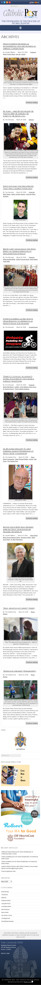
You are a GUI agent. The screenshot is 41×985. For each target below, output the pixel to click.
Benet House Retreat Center (11, 537)
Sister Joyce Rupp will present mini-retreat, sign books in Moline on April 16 (18, 529)
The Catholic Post (12, 461)
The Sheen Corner (6, 915)
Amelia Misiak (11, 259)
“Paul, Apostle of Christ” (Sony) (19, 608)
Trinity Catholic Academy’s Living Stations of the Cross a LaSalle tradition (18, 378)
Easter (8, 194)
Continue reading (31, 102)
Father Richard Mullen (21, 459)
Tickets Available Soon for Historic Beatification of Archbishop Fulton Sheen (19, 862)
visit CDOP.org (20, 749)
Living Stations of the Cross (28, 387)
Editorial (31, 119)
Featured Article (5, 900)
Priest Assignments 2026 (8, 871)
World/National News (7, 921)
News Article (34, 535)
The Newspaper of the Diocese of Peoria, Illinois (21, 22)
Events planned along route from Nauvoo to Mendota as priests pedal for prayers (18, 321)
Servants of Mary (26, 537)
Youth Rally (6, 261)
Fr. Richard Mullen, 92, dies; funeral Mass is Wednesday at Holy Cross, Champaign (18, 451)
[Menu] (20, 28)
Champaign (10, 459)
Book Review (5, 892)
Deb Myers (10, 387)
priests (23, 54)
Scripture (5, 196)
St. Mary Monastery (17, 539)
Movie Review (5, 909)
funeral (31, 459)
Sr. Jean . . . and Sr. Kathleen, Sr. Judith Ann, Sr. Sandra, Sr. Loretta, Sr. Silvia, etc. (18, 113)
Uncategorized (33, 327)
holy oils (18, 54)
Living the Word (30, 194)
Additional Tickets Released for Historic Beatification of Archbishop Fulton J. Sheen (17, 853)
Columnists (4, 894)
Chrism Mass (11, 54)
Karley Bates (34, 259)
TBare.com (28, 982)
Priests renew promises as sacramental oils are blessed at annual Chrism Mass (19, 46)
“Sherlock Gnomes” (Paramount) (19, 671)
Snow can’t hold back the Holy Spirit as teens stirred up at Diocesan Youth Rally (19, 251)
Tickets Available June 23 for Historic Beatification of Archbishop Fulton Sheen (19, 857)
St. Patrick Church (8, 389)
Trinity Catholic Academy (22, 389)
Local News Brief (6, 906)
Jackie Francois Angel (22, 259)
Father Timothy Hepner (18, 194)
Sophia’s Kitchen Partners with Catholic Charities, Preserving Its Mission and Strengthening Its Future (19, 867)
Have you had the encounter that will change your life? (18, 187)
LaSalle (16, 387)
